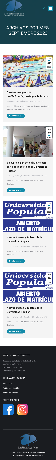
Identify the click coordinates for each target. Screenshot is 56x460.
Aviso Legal (7, 383)
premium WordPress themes (36, 453)
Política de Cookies (10, 393)
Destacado (11, 101)
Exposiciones (21, 101)
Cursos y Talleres (13, 176)
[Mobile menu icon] (50, 8)
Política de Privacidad (11, 388)
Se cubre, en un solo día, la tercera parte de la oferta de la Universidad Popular (27, 167)
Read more (14, 116)
